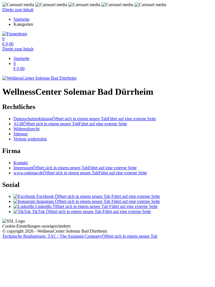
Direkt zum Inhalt (17, 9)
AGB (70, 123)
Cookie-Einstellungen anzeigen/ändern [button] (36, 226)
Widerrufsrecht (26, 128)
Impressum (75, 167)
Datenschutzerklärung (84, 118)
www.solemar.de (80, 172)
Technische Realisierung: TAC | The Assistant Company (79, 236)
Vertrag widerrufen (30, 138)
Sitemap (20, 133)
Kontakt (20, 162)
